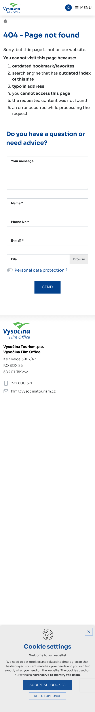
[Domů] (6, 20)
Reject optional (47, 696)
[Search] (68, 7)
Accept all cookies (47, 685)
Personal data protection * (41, 270)
